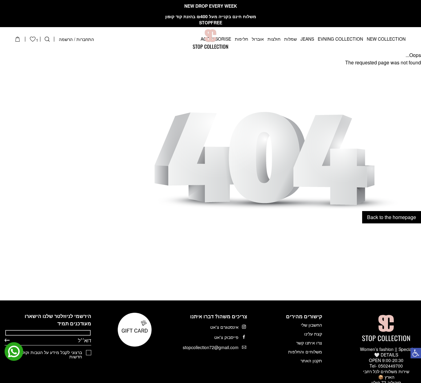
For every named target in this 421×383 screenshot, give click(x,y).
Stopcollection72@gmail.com (211, 347)
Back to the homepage (391, 217)
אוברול (258, 39)
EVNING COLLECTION (340, 39)
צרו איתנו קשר (309, 343)
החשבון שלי (311, 325)
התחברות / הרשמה (76, 39)
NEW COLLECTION (386, 39)
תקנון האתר (311, 360)
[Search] (47, 39)
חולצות (274, 39)
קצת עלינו (313, 334)
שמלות (290, 39)
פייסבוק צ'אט (226, 337)
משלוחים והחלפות (305, 351)
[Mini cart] (17, 39)
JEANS (307, 39)
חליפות (241, 39)
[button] (416, 353)
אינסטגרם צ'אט (224, 327)
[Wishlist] (32, 39)
